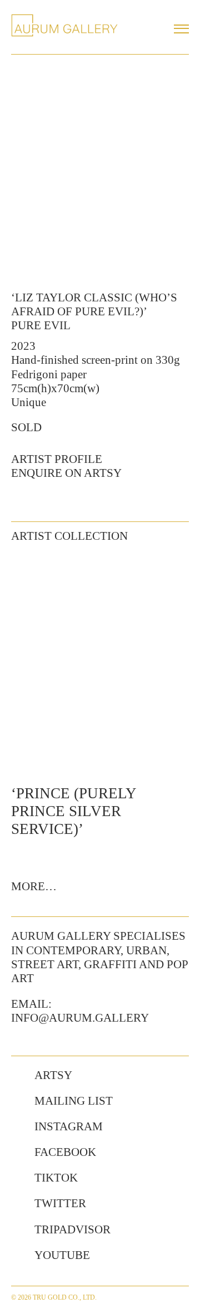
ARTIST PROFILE (56, 459)
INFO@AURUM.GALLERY (80, 1017)
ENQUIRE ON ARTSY (66, 473)
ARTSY (53, 1075)
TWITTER (60, 1203)
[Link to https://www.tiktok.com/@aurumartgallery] (17, 1178)
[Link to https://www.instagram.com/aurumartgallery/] (17, 1127)
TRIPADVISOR (72, 1229)
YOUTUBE (62, 1255)
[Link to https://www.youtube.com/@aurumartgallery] (17, 1255)
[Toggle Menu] (181, 29)
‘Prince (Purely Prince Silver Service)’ (73, 811)
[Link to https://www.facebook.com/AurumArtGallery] (17, 1152)
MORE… (34, 886)
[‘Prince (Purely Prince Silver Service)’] (100, 662)
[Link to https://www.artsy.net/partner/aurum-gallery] (17, 1075)
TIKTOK (56, 1177)
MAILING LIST (73, 1100)
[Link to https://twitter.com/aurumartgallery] (17, 1204)
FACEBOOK (65, 1152)
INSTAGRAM (68, 1126)
